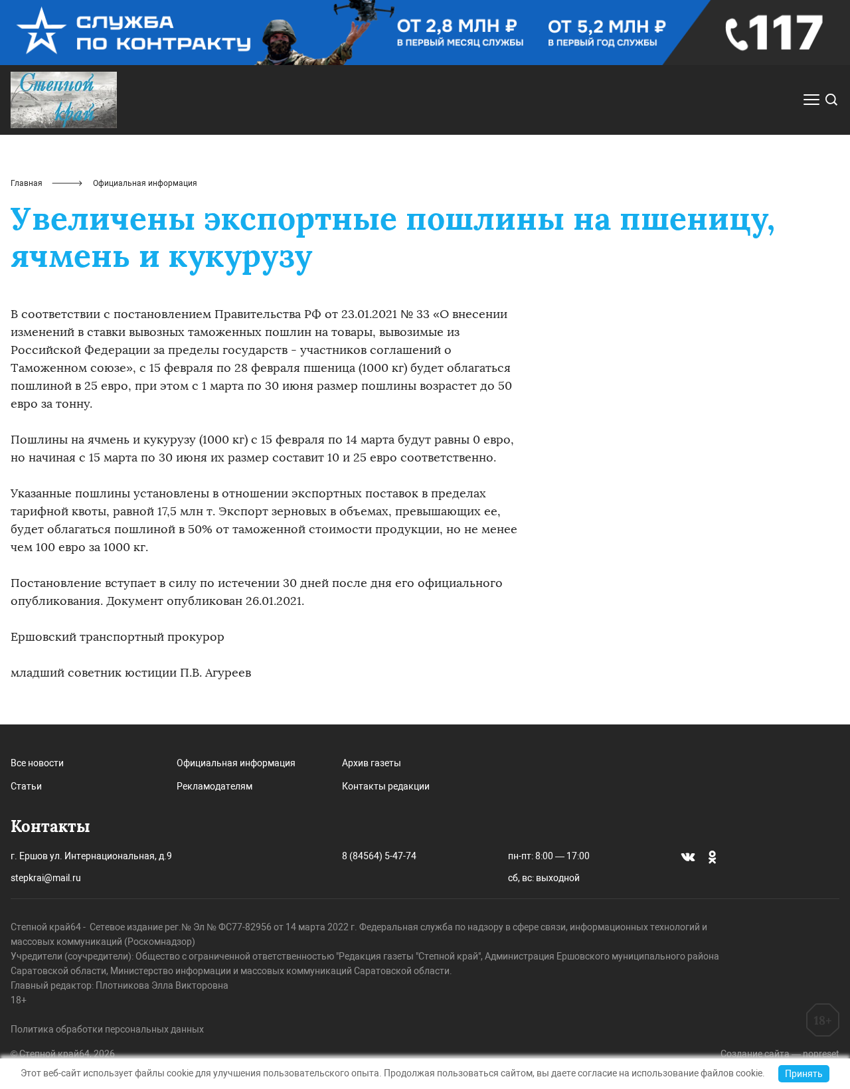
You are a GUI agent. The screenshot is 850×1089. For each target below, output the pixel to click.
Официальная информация (236, 763)
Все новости (37, 763)
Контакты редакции (386, 786)
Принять (804, 1073)
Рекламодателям (214, 786)
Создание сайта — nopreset (780, 1053)
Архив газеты (371, 763)
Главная (26, 183)
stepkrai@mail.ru (46, 878)
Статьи (26, 786)
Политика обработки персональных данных (107, 1029)
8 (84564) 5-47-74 (379, 856)
